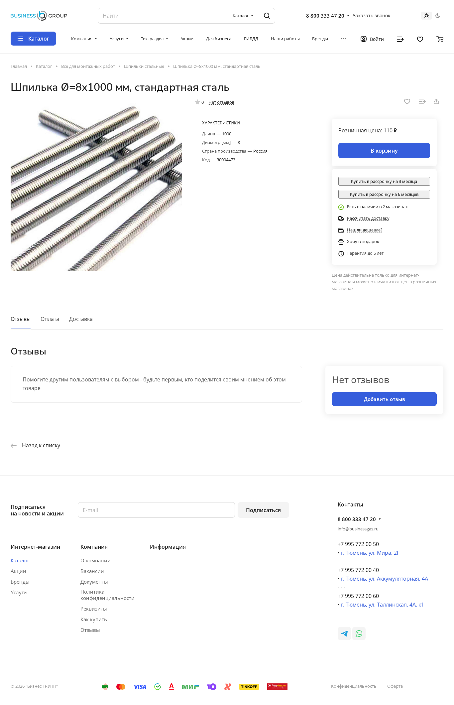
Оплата (50, 319)
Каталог (20, 560)
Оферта (395, 686)
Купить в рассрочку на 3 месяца (384, 181)
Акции (18, 571)
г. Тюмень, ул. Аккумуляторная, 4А (384, 578)
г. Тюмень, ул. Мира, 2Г (370, 552)
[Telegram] (344, 633)
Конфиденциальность (354, 686)
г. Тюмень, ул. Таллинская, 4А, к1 (382, 604)
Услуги (19, 592)
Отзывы (21, 319)
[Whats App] (359, 633)
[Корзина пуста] (439, 38)
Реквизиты (93, 608)
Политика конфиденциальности (107, 595)
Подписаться (263, 510)
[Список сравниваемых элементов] (400, 38)
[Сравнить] (422, 101)
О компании (95, 560)
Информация (168, 546)
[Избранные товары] (420, 38)
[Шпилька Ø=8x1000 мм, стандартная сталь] (96, 185)
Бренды (20, 581)
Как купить (93, 619)
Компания (94, 546)
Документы (94, 581)
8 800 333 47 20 (325, 16)
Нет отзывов (221, 102)
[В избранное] (407, 101)
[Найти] (267, 16)
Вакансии (92, 571)
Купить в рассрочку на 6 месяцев (384, 194)
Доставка (81, 319)
